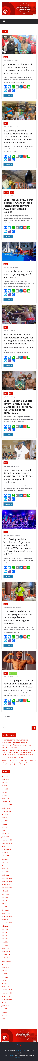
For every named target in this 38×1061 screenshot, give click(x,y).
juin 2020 (5, 1009)
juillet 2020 (5, 1006)
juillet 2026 (5, 779)
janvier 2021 (6, 986)
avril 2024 (5, 865)
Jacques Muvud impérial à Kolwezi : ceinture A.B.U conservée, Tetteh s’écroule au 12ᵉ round (19, 69)
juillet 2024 (5, 856)
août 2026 (5, 776)
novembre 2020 (7, 993)
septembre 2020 (7, 999)
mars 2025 (5, 830)
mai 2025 (5, 824)
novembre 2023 (7, 881)
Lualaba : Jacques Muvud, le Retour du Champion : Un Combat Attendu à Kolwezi (19, 683)
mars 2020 (5, 1018)
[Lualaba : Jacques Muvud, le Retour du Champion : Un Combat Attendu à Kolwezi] (19, 660)
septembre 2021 (7, 961)
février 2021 (5, 983)
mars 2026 (5, 792)
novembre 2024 (7, 843)
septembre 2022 (7, 923)
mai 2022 (5, 935)
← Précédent (6, 716)
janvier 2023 (6, 913)
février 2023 (5, 910)
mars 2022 (5, 942)
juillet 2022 (5, 929)
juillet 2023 (5, 894)
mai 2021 (5, 974)
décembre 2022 (7, 916)
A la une (6, 192)
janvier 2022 (6, 948)
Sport (10, 393)
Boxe (5, 57)
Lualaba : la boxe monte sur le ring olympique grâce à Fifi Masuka (19, 274)
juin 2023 (5, 897)
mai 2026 (5, 786)
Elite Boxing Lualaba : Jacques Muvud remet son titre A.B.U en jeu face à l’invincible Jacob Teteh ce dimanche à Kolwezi (18, 136)
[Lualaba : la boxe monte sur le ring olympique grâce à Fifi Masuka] (19, 251)
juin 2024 (5, 859)
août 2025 (5, 814)
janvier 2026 (6, 798)
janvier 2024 (6, 875)
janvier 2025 (6, 837)
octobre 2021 (6, 958)
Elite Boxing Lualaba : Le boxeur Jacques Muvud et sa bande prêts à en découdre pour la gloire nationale (18, 617)
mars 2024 (5, 869)
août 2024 (5, 853)
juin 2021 (5, 971)
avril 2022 (5, 939)
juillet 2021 (5, 967)
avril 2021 (5, 977)
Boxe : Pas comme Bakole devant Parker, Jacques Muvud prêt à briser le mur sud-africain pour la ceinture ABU (18, 406)
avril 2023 (5, 904)
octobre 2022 (6, 920)
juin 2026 (5, 782)
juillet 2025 (5, 818)
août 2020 (5, 1002)
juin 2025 (5, 821)
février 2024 (5, 872)
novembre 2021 (7, 955)
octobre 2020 (6, 996)
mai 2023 (5, 900)
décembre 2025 (7, 802)
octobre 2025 (6, 808)
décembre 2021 (7, 951)
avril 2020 (5, 1015)
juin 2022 (5, 932)
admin (16, 60)
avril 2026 (5, 789)
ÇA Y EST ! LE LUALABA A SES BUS (12, 758)
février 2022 (5, 945)
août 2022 (5, 926)
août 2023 (5, 891)
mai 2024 (5, 862)
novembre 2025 (7, 805)
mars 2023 (5, 907)
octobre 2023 (6, 884)
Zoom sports (12, 673)
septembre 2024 (7, 849)
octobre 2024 (6, 846)
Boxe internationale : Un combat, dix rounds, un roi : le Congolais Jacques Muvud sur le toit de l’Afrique (19, 339)
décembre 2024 (7, 840)
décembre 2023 (7, 878)
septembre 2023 (7, 888)
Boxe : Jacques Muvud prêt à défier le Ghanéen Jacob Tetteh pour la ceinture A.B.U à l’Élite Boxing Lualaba (18, 205)
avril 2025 (5, 827)
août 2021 (5, 964)
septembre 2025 (7, 811)
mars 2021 (5, 980)
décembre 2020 (7, 990)
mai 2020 (5, 1012)
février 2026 (5, 795)
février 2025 (5, 833)
